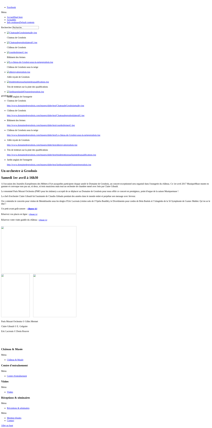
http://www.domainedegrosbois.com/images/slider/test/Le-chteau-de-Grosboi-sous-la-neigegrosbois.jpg (53, 135)
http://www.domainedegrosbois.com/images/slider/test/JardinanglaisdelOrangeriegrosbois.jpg (49, 164)
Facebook (11, 7)
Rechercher (6, 27)
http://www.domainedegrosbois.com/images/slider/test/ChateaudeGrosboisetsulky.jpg (45, 105)
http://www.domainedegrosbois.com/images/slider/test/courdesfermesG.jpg (41, 125)
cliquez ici (32, 208)
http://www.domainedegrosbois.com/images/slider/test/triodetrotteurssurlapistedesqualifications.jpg (51, 155)
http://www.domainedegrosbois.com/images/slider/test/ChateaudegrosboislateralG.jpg (45, 115)
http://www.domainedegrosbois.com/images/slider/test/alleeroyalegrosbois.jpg (42, 145)
